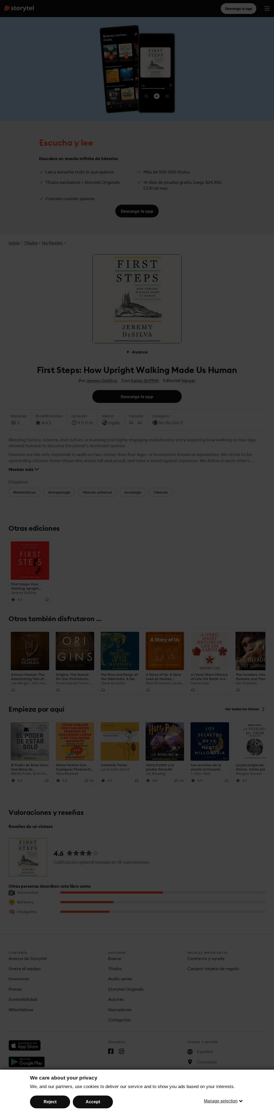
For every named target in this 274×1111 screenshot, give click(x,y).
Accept (93, 1102)
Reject (50, 1102)
